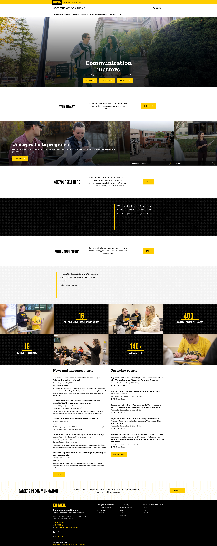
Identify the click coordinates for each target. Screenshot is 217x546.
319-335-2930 (60, 525)
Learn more (176, 490)
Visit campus (106, 80)
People (145, 510)
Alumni (145, 507)
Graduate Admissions (104, 507)
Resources (123, 515)
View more (59, 474)
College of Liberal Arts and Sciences (73, 2)
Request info (124, 80)
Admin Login (59, 536)
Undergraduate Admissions (105, 505)
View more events (118, 454)
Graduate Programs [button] (79, 14)
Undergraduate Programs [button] (61, 14)
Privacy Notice (56, 544)
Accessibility (82, 544)
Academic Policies (126, 507)
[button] (157, 8)
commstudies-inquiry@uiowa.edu (66, 527)
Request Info (101, 512)
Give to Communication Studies (153, 505)
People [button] (112, 14)
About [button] (120, 14)
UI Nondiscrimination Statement (69, 544)
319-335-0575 (60, 522)
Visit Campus (101, 510)
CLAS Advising (124, 505)
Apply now (88, 80)
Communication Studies (69, 8)
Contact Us (146, 512)
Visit (147, 182)
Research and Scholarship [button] (98, 14)
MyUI (121, 510)
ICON (121, 512)
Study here (147, 106)
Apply (147, 251)
